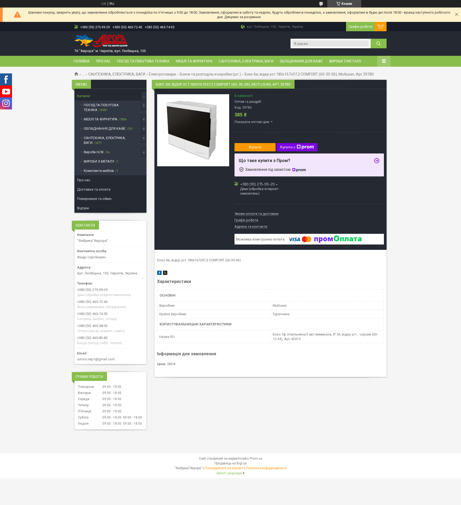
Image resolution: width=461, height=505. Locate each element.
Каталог (83, 96)
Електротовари (162, 74)
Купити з (287, 147)
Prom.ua (256, 458)
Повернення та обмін (94, 199)
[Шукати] (379, 43)
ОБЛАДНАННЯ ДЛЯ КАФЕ (301, 61)
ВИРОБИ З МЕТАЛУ (345, 61)
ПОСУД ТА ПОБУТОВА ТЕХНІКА (143, 61)
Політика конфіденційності (266, 468)
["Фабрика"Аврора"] (101, 41)
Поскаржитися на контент (224, 468)
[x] (165, 274)
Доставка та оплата (93, 189)
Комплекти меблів (99, 171)
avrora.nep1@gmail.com (96, 359)
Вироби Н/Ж (94, 152)
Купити (255, 147)
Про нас (103, 61)
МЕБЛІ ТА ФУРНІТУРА (194, 61)
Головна (82, 61)
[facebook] (159, 274)
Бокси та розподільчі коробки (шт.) (210, 74)
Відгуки (83, 208)
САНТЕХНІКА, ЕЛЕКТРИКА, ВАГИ (246, 61)
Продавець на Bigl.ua (230, 463)
